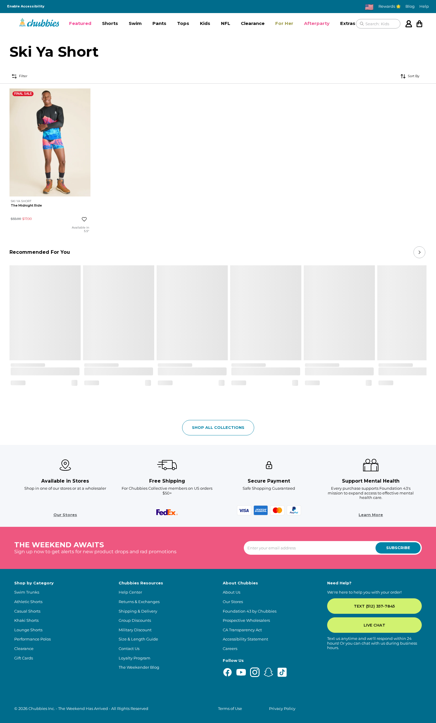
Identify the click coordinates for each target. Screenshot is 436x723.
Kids (205, 23)
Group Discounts (135, 620)
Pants (159, 23)
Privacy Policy (282, 708)
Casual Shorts (27, 611)
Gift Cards (23, 658)
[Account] (408, 23)
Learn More (371, 515)
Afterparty (317, 23)
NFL (225, 23)
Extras (347, 23)
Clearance (253, 23)
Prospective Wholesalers (246, 620)
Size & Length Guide (138, 639)
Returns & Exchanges (139, 602)
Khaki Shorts (26, 620)
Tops (183, 23)
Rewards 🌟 (389, 6)
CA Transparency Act (242, 630)
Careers (230, 648)
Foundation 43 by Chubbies (249, 611)
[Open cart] (419, 23)
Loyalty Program (134, 658)
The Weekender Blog (139, 667)
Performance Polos (32, 639)
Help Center (130, 592)
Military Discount (135, 630)
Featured (80, 23)
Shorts (110, 23)
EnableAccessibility (25, 6)
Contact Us (129, 648)
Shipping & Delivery (138, 611)
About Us (231, 592)
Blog (410, 6)
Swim (135, 23)
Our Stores (65, 515)
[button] (80, 23)
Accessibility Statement (245, 639)
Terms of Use (230, 708)
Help (424, 6)
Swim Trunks (26, 592)
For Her (284, 23)
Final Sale (23, 94)
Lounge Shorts (28, 630)
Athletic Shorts (28, 602)
